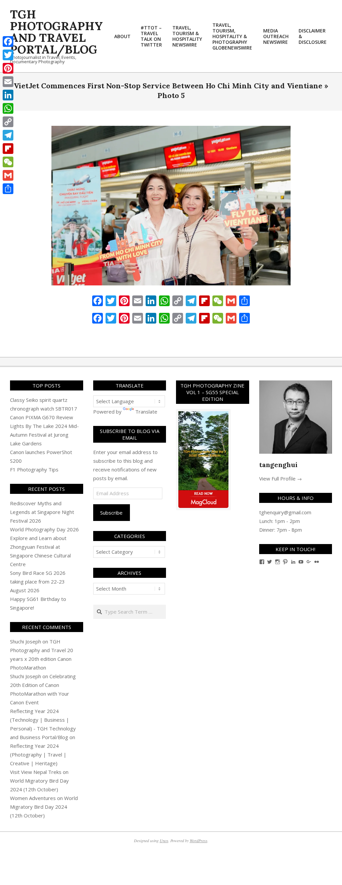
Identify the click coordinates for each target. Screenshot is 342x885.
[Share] (8, 188)
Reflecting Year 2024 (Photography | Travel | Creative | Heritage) (38, 754)
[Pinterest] (8, 68)
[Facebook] (8, 41)
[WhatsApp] (8, 108)
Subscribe (111, 512)
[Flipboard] (8, 148)
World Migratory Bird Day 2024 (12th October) (44, 807)
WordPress (198, 840)
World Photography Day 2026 (44, 529)
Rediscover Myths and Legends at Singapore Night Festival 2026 (42, 512)
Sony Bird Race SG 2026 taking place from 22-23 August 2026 (37, 581)
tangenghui (278, 464)
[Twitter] (8, 55)
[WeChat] (8, 162)
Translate (146, 411)
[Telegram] (8, 135)
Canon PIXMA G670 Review (41, 417)
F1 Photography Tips (34, 469)
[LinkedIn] (8, 95)
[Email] (8, 81)
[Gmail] (8, 175)
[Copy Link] (8, 121)
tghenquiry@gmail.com (285, 512)
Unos (164, 840)
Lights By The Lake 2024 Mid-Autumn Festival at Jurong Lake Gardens (44, 435)
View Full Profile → (280, 478)
